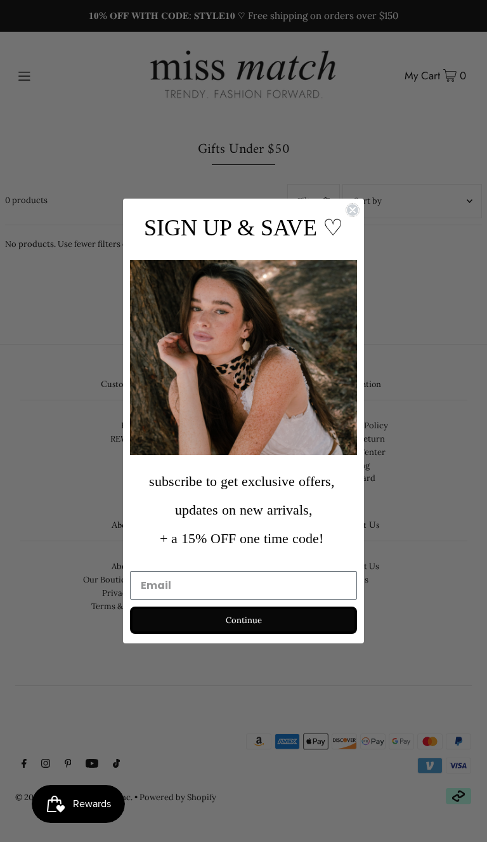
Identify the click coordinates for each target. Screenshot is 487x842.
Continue (244, 620)
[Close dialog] (352, 210)
